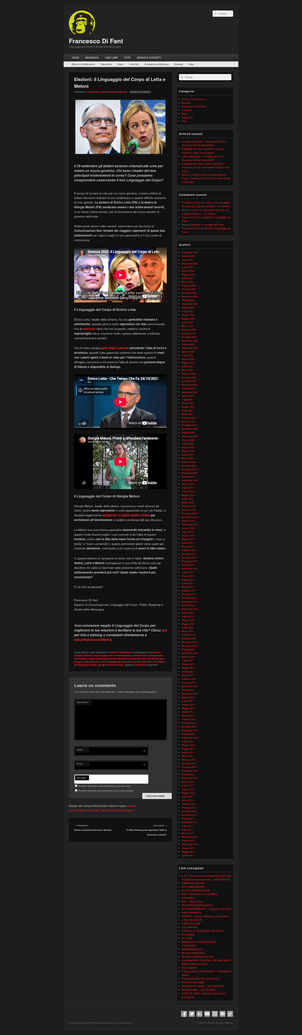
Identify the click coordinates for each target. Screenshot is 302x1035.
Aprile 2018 (187, 542)
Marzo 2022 (187, 370)
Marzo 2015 (187, 675)
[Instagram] (215, 1014)
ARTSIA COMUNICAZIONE (196, 890)
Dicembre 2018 (189, 513)
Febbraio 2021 (189, 417)
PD (154, 661)
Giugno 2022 (188, 359)
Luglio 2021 (187, 399)
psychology (91, 664)
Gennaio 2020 (189, 465)
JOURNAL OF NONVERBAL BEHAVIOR (202, 931)
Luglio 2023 (187, 311)
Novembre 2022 (189, 340)
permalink (140, 664)
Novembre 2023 (189, 296)
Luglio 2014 (187, 701)
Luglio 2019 (187, 487)
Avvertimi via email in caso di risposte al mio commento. (104, 785)
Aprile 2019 (187, 498)
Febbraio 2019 (189, 506)
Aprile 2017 (187, 583)
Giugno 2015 (188, 664)
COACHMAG (188, 898)
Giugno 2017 (188, 576)
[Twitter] (192, 1014)
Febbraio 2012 (189, 803)
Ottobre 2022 (188, 344)
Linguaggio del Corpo (117, 661)
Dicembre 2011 (189, 811)
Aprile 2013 (187, 752)
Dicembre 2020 (189, 425)
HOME (75, 57)
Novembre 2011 (189, 814)
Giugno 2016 (188, 620)
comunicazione (138, 655)
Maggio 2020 (188, 451)
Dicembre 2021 (189, 381)
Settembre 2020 (190, 436)
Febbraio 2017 (189, 590)
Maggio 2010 (188, 851)
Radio (120, 64)
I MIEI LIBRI (111, 57)
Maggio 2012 (188, 792)
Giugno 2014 (188, 704)
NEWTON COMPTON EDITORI (197, 956)
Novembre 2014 (189, 686)
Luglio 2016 (187, 616)
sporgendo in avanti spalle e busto (126, 515)
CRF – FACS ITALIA (192, 901)
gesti (161, 658)
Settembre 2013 (190, 737)
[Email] (222, 1014)
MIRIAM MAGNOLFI (192, 949)
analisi (157, 652)
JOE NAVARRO (190, 927)
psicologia (79, 664)
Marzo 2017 (187, 587)
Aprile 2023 (187, 322)
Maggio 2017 (188, 579)
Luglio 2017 (187, 572)
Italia (86, 661)
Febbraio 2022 (189, 373)
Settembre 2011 (190, 822)
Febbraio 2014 (189, 719)
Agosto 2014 (188, 697)
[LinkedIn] (199, 1014)
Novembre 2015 (189, 645)
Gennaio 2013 (189, 763)
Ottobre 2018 (188, 520)
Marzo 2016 (187, 631)
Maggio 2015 (188, 667)
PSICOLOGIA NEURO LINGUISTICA (200, 978)
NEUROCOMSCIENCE (193, 953)
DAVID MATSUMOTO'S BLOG (197, 905)
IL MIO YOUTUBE (191, 923)
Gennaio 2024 (189, 289)
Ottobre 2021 (188, 388)
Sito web (81, 777)
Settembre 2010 (190, 844)
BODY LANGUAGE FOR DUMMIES (200, 894)
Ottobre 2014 (188, 690)
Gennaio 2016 (189, 638)
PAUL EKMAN (189, 967)
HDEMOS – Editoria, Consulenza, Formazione (205, 916)
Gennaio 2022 (189, 377)
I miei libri (134, 64)
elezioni (112, 658)
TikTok (230, 1014)
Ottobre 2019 (188, 476)
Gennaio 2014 (189, 722)
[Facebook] (184, 1014)
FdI (138, 658)
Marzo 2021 (187, 414)
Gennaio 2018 (189, 554)
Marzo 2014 (187, 715)
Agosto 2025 (188, 256)
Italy (92, 661)
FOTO (127, 57)
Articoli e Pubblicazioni (83, 64)
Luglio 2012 (187, 785)
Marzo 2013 (187, 756)
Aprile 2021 (187, 410)
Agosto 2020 (188, 440)
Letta (103, 661)
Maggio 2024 (188, 274)
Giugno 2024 (188, 270)
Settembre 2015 (190, 653)
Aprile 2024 (187, 278)
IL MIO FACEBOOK (192, 920)
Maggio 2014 (188, 708)
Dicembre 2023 (189, 292)
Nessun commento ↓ (140, 91)
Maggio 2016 (188, 623)
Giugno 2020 (188, 447)
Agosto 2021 (188, 395)
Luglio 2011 (187, 825)
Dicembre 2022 (189, 337)
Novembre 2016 (189, 601)
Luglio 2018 (187, 531)
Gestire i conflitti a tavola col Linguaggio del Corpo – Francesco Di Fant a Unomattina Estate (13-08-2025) (206, 178)
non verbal (141, 661)
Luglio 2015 (187, 660)
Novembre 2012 (189, 770)
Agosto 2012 (188, 781)
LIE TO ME (187, 938)
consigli (91, 658)
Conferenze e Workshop (156, 64)
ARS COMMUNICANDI (193, 886)
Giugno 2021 (188, 403)
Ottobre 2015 (188, 649)
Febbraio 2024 (189, 285)
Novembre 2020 (189, 428)
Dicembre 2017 (189, 557)
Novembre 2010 (189, 836)
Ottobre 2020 (188, 432)
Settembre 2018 (190, 524)
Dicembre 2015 (189, 642)
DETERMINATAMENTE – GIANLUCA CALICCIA (206, 909)
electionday (101, 658)
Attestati (178, 64)
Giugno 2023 (188, 314)
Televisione (106, 64)
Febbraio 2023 (189, 329)
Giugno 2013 (188, 745)
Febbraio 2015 (189, 679)
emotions (121, 658)
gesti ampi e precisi (114, 348)
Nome (80, 749)
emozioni (89, 329)
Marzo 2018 (187, 546)
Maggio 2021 (188, 406)
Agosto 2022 (188, 351)
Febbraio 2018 (189, 550)
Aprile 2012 (187, 796)
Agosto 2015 (188, 656)
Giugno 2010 (188, 848)
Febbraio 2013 (189, 759)
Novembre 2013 (189, 730)
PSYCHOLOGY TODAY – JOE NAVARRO (203, 986)
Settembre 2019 (190, 480)
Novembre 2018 (189, 517)
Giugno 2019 (188, 491)
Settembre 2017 (190, 568)
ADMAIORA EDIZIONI (193, 883)
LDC (97, 661)
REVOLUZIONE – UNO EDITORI (198, 989)
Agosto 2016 (188, 612)
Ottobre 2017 (188, 565)
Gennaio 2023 (189, 333)
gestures (78, 661)
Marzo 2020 (187, 458)
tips (100, 664)
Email (79, 763)
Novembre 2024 (189, 263)
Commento (83, 702)
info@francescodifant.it (93, 639)
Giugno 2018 (188, 535)
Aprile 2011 (187, 829)
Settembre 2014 (190, 693)
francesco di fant (149, 658)
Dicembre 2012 (189, 767)
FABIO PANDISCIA (191, 912)
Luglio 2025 (187, 259)
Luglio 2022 (187, 355)
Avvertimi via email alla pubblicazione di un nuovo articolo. (106, 790)
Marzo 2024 (187, 281)
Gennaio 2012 (189, 807)
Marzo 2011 (187, 833)
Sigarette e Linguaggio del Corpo (207, 224)
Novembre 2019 (189, 473)
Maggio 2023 (188, 318)
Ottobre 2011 (188, 818)
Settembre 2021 (190, 392)
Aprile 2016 (187, 627)
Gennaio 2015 (189, 682)
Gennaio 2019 (189, 509)
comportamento (122, 655)
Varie (191, 64)
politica (160, 661)
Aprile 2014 (187, 712)
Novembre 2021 (189, 384)
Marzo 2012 (187, 800)
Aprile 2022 (187, 366)
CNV (111, 655)
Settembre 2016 (190, 609)
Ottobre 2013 (188, 734)
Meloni (132, 661)
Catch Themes (226, 1022)
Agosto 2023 (188, 307)
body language (100, 655)
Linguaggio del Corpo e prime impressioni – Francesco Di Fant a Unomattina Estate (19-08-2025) (205, 167)
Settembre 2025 (190, 252)
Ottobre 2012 (188, 774)
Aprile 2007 (187, 855)
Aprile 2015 (187, 671)
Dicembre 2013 (189, 726)
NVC (150, 661)
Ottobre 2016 (188, 605)
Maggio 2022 (188, 362)
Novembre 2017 (189, 561)
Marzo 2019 (187, 502)
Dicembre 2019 (189, 469)
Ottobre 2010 (188, 840)
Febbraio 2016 (189, 634)
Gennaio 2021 (189, 421)
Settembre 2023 (190, 303)
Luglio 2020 (187, 443)
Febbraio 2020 (189, 462)
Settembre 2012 (190, 778)
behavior (88, 655)
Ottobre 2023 (188, 300)
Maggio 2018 (188, 539)
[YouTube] (207, 1014)
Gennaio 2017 (189, 594)
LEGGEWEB (188, 934)
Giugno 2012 (188, 789)
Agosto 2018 (188, 528)
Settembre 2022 (190, 348)
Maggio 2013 (188, 748)
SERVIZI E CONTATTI (149, 57)
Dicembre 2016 (189, 598)
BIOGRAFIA (92, 57)
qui (164, 630)
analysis (78, 655)
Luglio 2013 (187, 741)
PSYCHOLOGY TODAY (193, 982)
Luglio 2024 (187, 267)
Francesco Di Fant (96, 40)
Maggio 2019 (188, 495)
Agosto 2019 (188, 484)
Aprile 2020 (187, 454)
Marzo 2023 (187, 326)
